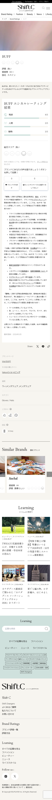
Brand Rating (6, 14)
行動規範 (24, 271)
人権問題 (35, 663)
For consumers (16, 2)
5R (45, 655)
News (39, 14)
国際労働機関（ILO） (38, 271)
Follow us (24, 787)
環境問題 (26, 663)
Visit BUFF (6, 361)
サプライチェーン (38, 200)
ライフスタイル (40, 648)
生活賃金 (33, 248)
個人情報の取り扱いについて (12, 787)
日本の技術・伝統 (42, 668)
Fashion (19, 14)
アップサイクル (11, 659)
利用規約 (5, 785)
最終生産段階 (14, 265)
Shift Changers (26, 672)
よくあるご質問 (9, 707)
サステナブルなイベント (38, 659)
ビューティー (11, 648)
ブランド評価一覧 (10, 730)
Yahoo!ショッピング (11, 372)
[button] (2, 474)
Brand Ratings (15, 19)
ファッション (37, 641)
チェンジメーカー (27, 668)
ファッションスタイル (13, 663)
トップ (4, 19)
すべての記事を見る (18, 641)
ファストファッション (11, 668)
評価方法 (6, 733)
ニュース (25, 648)
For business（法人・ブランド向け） (37, 2)
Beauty (30, 14)
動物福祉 (43, 663)
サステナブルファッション (33, 655)
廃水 (36, 197)
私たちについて (9, 710)
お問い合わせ (8, 714)
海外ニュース (23, 659)
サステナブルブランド (13, 655)
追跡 (30, 277)
